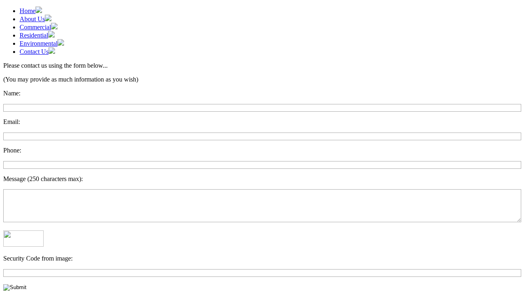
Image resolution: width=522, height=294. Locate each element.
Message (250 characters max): (43, 178)
